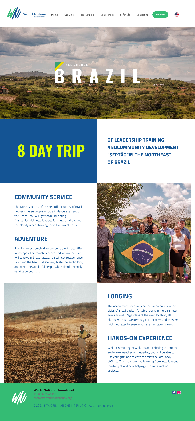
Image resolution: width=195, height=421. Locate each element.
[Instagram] (179, 392)
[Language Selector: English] (179, 14)
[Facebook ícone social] (174, 392)
